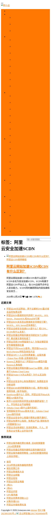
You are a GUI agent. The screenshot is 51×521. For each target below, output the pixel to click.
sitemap (34, 510)
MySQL (12, 180)
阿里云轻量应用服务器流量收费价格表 (30, 135)
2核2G (10, 485)
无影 (10, 139)
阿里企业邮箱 (13, 475)
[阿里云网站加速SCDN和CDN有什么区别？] (28, 256)
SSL (11, 212)
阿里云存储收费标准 (16, 505)
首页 (11, 11)
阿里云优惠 (14, 14)
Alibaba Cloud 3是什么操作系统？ (22, 408)
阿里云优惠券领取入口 (17, 498)
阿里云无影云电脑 (15, 481)
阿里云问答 (12, 491)
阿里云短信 (12, 478)
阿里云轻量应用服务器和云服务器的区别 (26, 450)
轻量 (11, 92)
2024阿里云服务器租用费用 (20, 465)
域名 (11, 196)
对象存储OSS (13, 501)
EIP (10, 228)
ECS (11, 36)
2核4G (10, 488)
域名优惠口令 (13, 468)
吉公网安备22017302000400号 (33, 513)
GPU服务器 (12, 495)
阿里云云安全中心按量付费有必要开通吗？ (27, 418)
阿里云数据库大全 (15, 472)
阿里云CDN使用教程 (17, 259)
